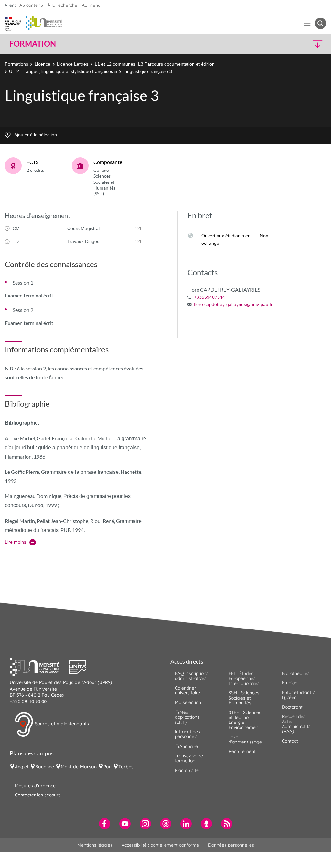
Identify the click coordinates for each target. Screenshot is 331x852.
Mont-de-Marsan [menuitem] (79, 767)
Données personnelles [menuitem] (231, 845)
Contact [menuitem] (290, 741)
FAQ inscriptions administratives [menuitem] (191, 675)
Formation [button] (32, 43)
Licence (42, 64)
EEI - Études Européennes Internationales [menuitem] (244, 678)
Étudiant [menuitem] (290, 683)
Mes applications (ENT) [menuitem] (187, 717)
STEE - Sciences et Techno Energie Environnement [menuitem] (245, 720)
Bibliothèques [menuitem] (296, 673)
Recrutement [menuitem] (242, 751)
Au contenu (31, 5)
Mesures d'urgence (35, 786)
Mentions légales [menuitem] (94, 845)
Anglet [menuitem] (21, 767)
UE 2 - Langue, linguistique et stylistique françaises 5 (63, 71)
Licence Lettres (72, 64)
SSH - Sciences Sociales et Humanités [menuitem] (244, 698)
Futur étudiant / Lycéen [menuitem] (298, 695)
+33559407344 (209, 297)
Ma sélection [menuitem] (188, 702)
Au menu (91, 5)
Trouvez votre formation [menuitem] (189, 758)
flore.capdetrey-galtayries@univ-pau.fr (233, 304)
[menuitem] (104, 824)
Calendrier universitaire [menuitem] (187, 690)
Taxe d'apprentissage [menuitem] (245, 739)
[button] (288, 43)
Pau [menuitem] (107, 767)
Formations (16, 64)
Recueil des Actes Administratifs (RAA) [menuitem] (296, 723)
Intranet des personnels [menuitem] (187, 734)
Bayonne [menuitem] (44, 767)
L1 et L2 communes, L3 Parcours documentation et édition (155, 64)
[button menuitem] (320, 23)
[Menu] (307, 23)
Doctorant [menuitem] (292, 707)
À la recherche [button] (62, 5)
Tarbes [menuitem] (125, 767)
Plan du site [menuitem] (187, 770)
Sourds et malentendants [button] (61, 724)
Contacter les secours (38, 795)
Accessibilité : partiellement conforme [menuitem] (160, 845)
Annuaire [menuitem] (188, 746)
